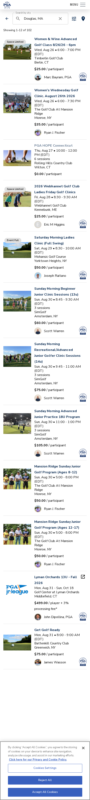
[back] (6, 19)
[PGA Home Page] (7, 5)
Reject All (44, 780)
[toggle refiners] (74, 19)
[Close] (83, 748)
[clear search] (60, 19)
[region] (45, 770)
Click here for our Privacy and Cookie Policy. (38, 760)
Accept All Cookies (45, 792)
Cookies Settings (45, 768)
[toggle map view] (83, 19)
